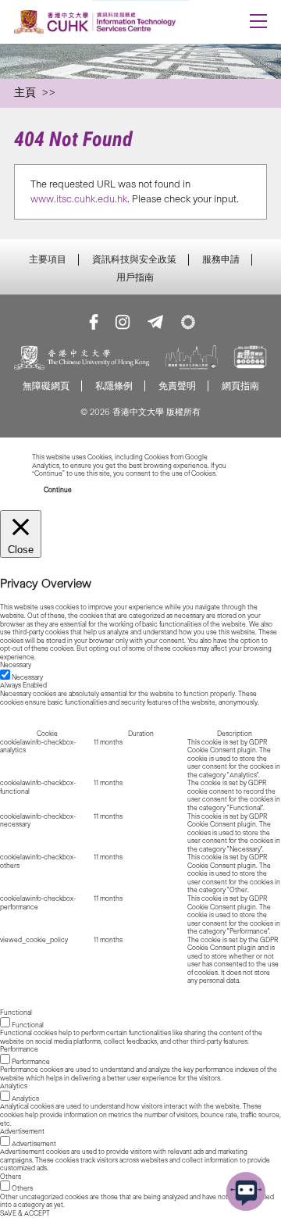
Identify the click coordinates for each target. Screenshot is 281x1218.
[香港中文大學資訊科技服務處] (115, 22)
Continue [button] (58, 490)
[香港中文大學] (82, 359)
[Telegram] (155, 322)
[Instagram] (122, 322)
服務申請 (221, 259)
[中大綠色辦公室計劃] (188, 322)
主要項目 (47, 259)
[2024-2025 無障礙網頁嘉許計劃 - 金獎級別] (250, 359)
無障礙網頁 (46, 385)
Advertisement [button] (22, 1131)
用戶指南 (135, 277)
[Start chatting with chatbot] (245, 1191)
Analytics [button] (13, 1086)
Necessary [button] (15, 665)
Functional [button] (16, 1012)
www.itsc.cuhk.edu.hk (78, 199)
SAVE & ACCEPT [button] (25, 1213)
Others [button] (10, 1176)
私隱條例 (114, 385)
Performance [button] (19, 1049)
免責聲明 (177, 385)
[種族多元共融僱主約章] (191, 359)
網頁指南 (240, 385)
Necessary (27, 677)
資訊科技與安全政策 (134, 259)
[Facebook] (93, 322)
